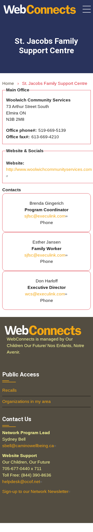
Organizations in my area (26, 401)
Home (8, 83)
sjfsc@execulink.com (44, 216)
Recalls (9, 390)
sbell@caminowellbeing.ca (28, 445)
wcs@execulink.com (45, 294)
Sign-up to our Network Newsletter (35, 491)
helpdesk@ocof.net (21, 481)
